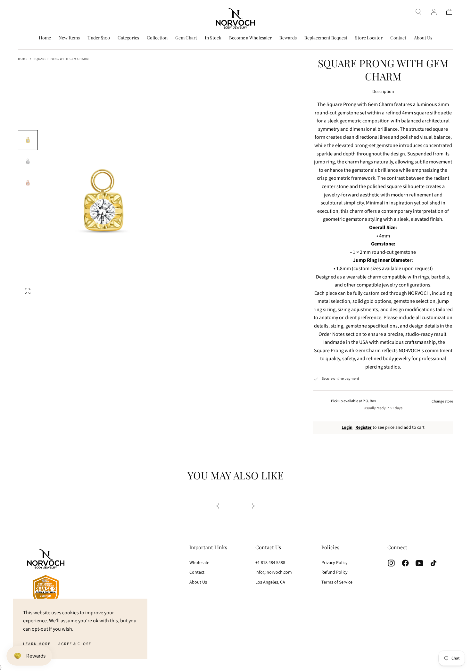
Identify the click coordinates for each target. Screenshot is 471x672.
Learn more (37, 644)
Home (45, 38)
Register (363, 427)
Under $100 (98, 38)
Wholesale (199, 563)
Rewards (288, 38)
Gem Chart (186, 38)
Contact (398, 38)
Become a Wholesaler (250, 38)
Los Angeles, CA (270, 582)
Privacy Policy (334, 563)
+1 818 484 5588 (270, 563)
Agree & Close (74, 644)
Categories (128, 38)
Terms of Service (336, 582)
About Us (423, 38)
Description (383, 92)
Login (347, 427)
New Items (69, 38)
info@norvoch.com (273, 572)
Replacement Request (325, 38)
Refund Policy (334, 572)
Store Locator (369, 38)
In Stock (213, 38)
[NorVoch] (46, 578)
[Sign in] (434, 12)
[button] (418, 12)
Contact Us (268, 547)
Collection (157, 38)
